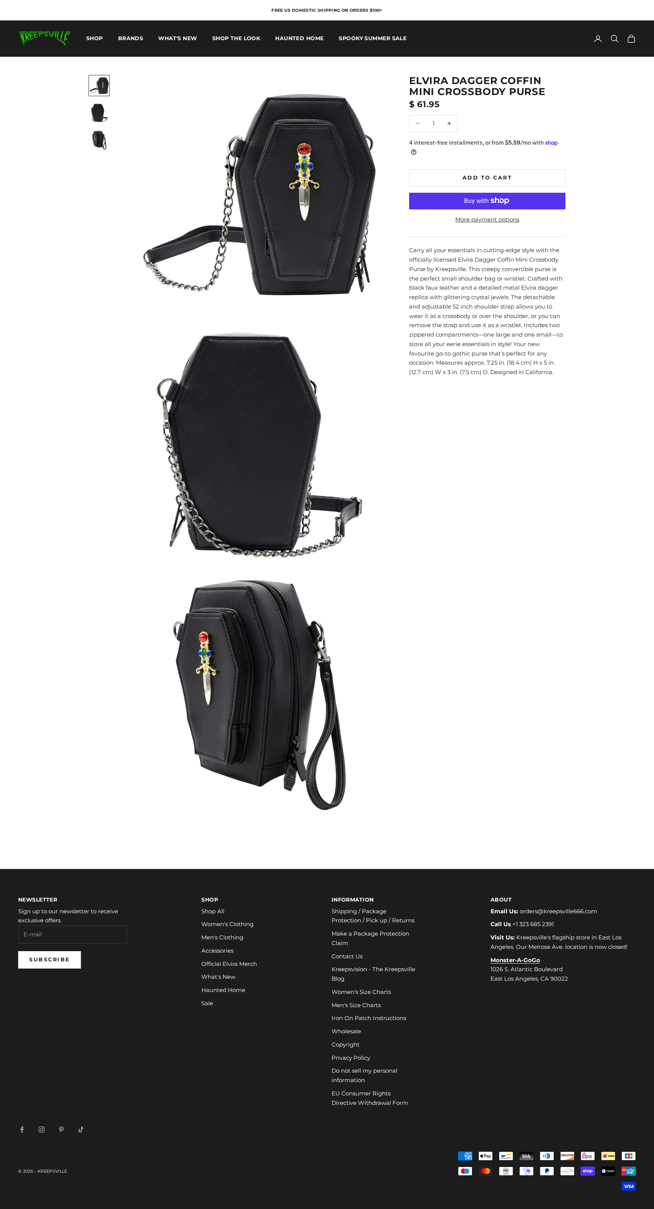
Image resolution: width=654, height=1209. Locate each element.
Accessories (217, 950)
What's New (177, 39)
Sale (207, 1003)
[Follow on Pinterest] (61, 1129)
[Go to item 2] (99, 112)
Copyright (346, 1044)
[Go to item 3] (99, 140)
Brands (130, 39)
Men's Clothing (222, 937)
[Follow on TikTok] (81, 1129)
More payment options (487, 219)
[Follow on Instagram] (41, 1129)
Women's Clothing (227, 924)
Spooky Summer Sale (372, 39)
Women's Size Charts (361, 991)
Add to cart (487, 177)
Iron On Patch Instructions (369, 1018)
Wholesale (346, 1031)
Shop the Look (236, 39)
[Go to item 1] (99, 85)
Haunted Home (299, 39)
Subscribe (49, 959)
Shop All (212, 911)
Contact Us (347, 956)
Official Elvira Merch (229, 963)
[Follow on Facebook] (22, 1129)
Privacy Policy (351, 1057)
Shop (94, 39)
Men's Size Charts (356, 1005)
